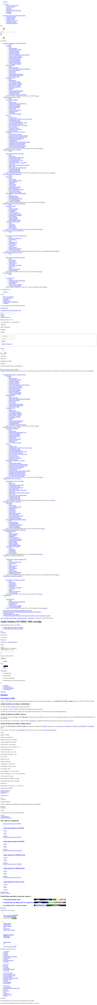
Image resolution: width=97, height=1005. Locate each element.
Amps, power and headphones (10, 956)
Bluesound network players (15, 248)
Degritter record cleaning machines (17, 144)
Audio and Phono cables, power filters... (12, 149)
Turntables (8, 45)
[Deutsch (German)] (4, 29)
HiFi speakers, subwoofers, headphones (12, 174)
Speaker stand (12, 185)
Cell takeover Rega (10, 19)
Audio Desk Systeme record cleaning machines (19, 142)
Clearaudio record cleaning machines (17, 143)
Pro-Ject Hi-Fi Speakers (14, 190)
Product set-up (9, 9)
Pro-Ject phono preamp (14, 76)
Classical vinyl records (14, 128)
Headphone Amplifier (14, 197)
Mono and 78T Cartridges (15, 85)
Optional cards (12, 225)
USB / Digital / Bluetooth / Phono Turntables (19, 54)
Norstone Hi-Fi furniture (14, 269)
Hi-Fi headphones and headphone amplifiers (16, 193)
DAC (10, 240)
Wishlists (4, 661)
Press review (6, 993)
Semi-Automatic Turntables (15, 49)
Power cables (12, 166)
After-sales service (7, 994)
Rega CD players (13, 247)
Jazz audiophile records (14, 120)
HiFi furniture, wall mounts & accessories (12, 252)
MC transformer (7, 983)
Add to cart (3, 658)
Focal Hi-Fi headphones (14, 199)
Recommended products (8, 688)
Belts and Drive (12, 102)
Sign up (2, 348)
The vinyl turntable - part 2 (9, 974)
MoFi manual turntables (14, 58)
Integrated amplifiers (13, 208)
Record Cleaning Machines (15, 134)
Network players (13, 239)
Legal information (7, 987)
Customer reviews (7, 686)
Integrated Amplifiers (11, 206)
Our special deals (7, 273)
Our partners (6, 990)
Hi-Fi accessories (13, 228)
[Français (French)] (4, 28)
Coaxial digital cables (14, 161)
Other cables (12, 164)
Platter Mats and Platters (14, 107)
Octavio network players (14, 249)
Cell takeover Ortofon (11, 16)
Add (5, 833)
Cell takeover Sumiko (11, 22)
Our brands (5, 961)
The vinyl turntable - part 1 (9, 975)
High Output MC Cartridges (15, 84)
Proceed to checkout (5, 369)
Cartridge (5, 954)
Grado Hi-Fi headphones (14, 201)
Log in (3, 341)
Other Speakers (12, 184)
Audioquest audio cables (14, 169)
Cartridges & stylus (10, 78)
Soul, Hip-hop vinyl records (15, 129)
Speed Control (12, 71)
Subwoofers (11, 183)
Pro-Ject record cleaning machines (16, 147)
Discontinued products (8, 960)
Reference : (3, 656)
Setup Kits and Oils (13, 111)
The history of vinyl (7, 979)
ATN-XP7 (54, 730)
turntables (33, 720)
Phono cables (12, 156)
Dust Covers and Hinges (14, 106)
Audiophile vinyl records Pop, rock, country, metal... (21, 119)
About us (5, 1)
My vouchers (6, 970)
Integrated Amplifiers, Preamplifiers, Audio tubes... (14, 203)
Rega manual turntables (14, 61)
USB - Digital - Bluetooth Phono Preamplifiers (19, 69)
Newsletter (8, 13)
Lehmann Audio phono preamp (16, 74)
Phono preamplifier (10, 65)
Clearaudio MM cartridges (15, 92)
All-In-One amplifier (13, 212)
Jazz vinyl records (13, 126)
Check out (3, 363)
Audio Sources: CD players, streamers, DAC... (13, 230)
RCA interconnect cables (14, 158)
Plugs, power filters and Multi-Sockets (17, 167)
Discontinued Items (13, 282)
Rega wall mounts (13, 270)
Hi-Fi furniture (12, 226)
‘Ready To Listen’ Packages (15, 56)
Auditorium (8, 11)
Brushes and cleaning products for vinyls (18, 137)
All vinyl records (13, 117)
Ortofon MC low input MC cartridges (17, 94)
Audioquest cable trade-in (12, 23)
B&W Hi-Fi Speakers (14, 188)
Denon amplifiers (13, 216)
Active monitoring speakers (15, 180)
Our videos (8, 8)
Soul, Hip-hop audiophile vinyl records (18, 122)
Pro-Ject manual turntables (15, 60)
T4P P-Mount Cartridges (14, 81)
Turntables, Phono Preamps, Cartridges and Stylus (14, 43)
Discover (37, 96)
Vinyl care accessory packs (15, 139)
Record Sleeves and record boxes (16, 138)
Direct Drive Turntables (14, 52)
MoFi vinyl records (13, 130)
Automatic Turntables (14, 51)
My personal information (8, 969)
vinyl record (66, 720)
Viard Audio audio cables (14, 171)
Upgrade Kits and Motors (15, 104)
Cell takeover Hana (10, 18)
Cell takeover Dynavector (12, 20)
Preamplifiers (12, 211)
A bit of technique (7, 982)
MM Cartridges (12, 80)
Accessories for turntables (12, 99)
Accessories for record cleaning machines (18, 135)
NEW (10, 44)
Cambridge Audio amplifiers (15, 215)
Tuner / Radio (12, 243)
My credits (5, 966)
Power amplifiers (13, 210)
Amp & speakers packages (15, 187)
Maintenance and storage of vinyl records (15, 131)
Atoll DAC (11, 246)
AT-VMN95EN (74, 726)
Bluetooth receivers (13, 242)
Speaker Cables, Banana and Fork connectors (19, 165)
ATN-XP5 (47, 730)
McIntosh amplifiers (13, 219)
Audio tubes (12, 224)
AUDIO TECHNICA (12, 642)
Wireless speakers (13, 181)
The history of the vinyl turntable (10, 978)
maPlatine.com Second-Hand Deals (17, 280)
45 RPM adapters (13, 140)
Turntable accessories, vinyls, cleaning (12, 97)
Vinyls (7, 115)
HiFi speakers (9, 176)
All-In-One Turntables (14, 53)
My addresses (6, 968)
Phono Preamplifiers (13, 67)
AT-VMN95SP (20, 730)
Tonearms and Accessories (15, 110)
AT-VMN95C (44, 726)
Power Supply (12, 72)
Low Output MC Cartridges (15, 83)
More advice (3, 908)
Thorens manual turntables (15, 63)
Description (6, 685)
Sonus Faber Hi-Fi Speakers (15, 192)
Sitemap (5, 996)
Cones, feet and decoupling (15, 113)
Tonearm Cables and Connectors (16, 157)
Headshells (11, 88)
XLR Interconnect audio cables (16, 160)
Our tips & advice (7, 689)
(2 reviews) (3, 632)
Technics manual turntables (15, 62)
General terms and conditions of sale (11, 988)
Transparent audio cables (14, 170)
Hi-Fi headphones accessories (15, 198)
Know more (3, 639)
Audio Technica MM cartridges (16, 90)
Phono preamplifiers (7, 976)
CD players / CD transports (15, 238)
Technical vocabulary (5, 790)
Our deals (5, 959)
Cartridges (5, 980)
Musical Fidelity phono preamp (16, 75)
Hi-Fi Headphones (13, 196)
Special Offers (12, 283)
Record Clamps (12, 108)
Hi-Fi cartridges (11, 706)
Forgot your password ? (7, 344)
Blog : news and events (8, 296)
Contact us (3, 329)
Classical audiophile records (15, 121)
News (10, 47)
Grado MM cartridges (14, 93)
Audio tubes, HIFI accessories (13, 221)
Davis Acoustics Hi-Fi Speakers (16, 189)
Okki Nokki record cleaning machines (17, 146)
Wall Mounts (12, 112)
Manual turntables (13, 48)
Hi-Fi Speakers (12, 179)
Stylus (10, 89)
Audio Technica (48, 701)
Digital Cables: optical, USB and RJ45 (17, 162)
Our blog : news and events (12, 5)
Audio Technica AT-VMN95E (63, 726)
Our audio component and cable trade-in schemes (14, 15)
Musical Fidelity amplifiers (15, 220)
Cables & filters (6, 957)
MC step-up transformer (14, 70)
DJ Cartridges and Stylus (14, 87)
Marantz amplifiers (13, 217)
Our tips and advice (10, 6)
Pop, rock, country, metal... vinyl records (18, 125)
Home (2, 618)
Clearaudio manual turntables (15, 57)
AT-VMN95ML (82, 726)
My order (5, 965)
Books (10, 267)
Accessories (6, 955)
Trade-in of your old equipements (13, 10)
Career (4, 992)
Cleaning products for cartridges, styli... (18, 103)
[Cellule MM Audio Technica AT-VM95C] (13, 627)
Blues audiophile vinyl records (16, 124)
